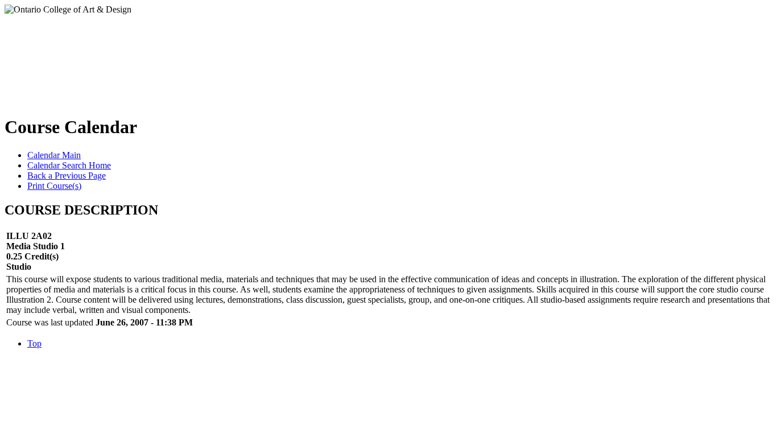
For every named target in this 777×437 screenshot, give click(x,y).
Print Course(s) (54, 186)
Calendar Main (54, 155)
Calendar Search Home (69, 165)
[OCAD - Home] (118, 56)
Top (34, 343)
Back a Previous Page (66, 175)
